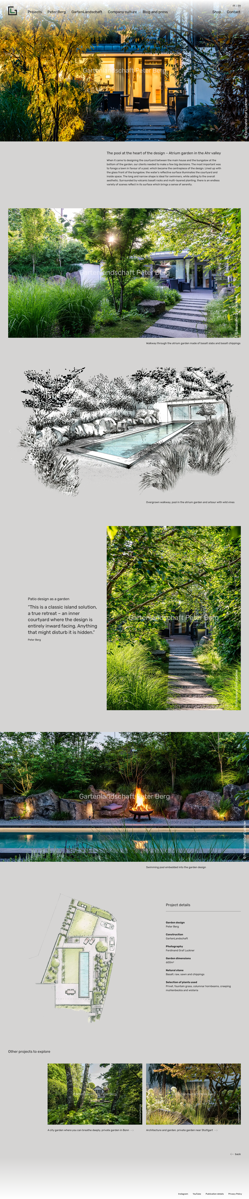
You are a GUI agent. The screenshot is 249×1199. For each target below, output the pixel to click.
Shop (216, 12)
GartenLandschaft (86, 12)
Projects (35, 12)
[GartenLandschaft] (12, 10)
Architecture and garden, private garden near (179, 1130)
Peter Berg (56, 12)
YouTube (197, 1194)
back (238, 1154)
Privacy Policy (235, 1194)
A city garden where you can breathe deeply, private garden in (88, 1130)
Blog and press (155, 12)
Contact (233, 12)
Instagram (183, 1194)
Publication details (215, 1194)
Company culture (122, 12)
